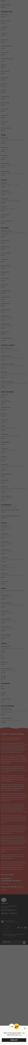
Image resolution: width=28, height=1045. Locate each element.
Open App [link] (14, 1040)
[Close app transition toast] (24, 1028)
